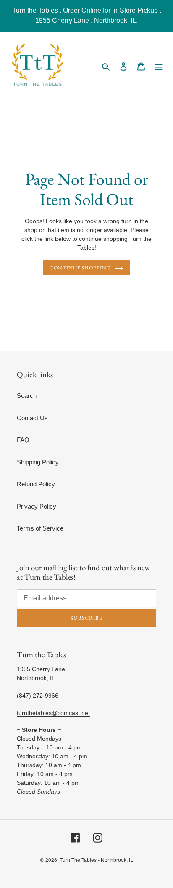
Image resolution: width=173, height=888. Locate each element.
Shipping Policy (38, 462)
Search (27, 395)
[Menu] (159, 66)
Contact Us (32, 417)
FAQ (23, 439)
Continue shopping (80, 267)
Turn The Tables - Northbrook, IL (96, 860)
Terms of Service (40, 528)
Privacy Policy (36, 506)
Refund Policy (36, 484)
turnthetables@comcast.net (53, 712)
